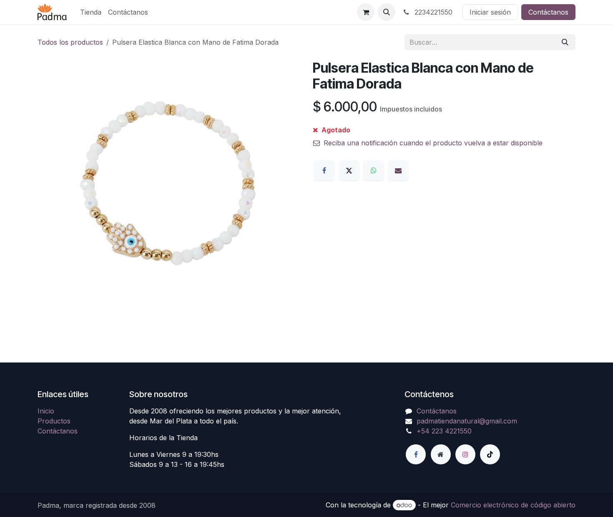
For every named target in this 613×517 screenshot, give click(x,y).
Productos (54, 421)
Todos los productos (70, 42)
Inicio (46, 411)
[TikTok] (490, 454)
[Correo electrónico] (398, 170)
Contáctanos (548, 12)
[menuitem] (91, 12)
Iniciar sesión (490, 12)
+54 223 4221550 (444, 431)
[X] (349, 170)
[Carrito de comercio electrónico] (365, 12)
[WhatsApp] (374, 170)
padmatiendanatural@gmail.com (467, 421)
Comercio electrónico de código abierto (513, 505)
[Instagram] (465, 454)
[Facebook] (324, 170)
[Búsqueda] (565, 42)
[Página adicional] (441, 454)
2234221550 (432, 12)
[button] (386, 12)
